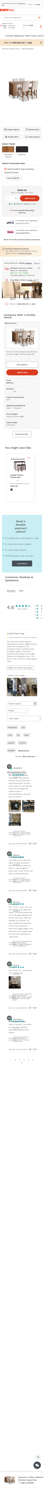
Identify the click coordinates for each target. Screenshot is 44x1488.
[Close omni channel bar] (41, 42)
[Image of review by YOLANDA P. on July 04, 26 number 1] (15, 806)
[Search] (39, 18)
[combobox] (17, 711)
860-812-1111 (23, 304)
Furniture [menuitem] (9, 36)
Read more (13, 937)
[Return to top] (38, 1457)
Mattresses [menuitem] (19, 36)
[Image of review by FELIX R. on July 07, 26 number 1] (15, 982)
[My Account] (41, 26)
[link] (26, 1483)
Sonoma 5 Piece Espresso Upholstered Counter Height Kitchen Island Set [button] (22, 833)
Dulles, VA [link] (31, 280)
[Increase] (16, 198)
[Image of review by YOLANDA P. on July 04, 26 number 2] (28, 806)
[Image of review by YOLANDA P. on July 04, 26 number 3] (15, 819)
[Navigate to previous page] (11, 1059)
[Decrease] (7, 198)
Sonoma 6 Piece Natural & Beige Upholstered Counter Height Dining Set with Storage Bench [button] (22, 944)
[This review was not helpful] (34, 890)
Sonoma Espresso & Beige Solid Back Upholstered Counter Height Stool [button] (21, 1039)
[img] (37, 280)
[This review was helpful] (30, 890)
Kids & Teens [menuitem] (30, 36)
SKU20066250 (28, 49)
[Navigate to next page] (21, 1062)
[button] (30, 42)
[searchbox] (20, 703)
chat (33, 304)
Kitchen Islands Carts (10, 49)
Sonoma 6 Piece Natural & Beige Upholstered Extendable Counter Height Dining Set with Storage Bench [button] (22, 997)
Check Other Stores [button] (29, 298)
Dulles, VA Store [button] (14, 298)
